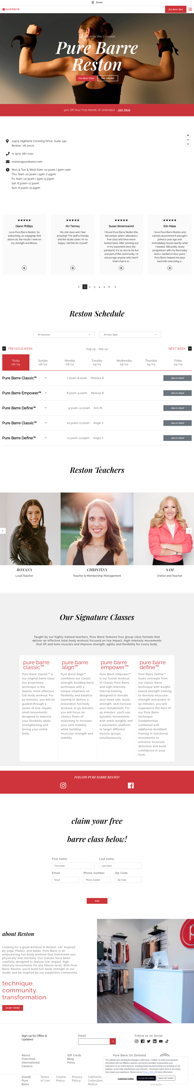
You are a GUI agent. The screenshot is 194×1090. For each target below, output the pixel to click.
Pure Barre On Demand (129, 1055)
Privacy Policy (149, 1072)
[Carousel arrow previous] (3, 531)
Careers (27, 1066)
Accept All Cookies (146, 1078)
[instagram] (63, 787)
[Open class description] (45, 378)
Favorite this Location (99, 36)
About (26, 1055)
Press (71, 1062)
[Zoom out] (188, 139)
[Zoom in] (188, 135)
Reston (99, 2)
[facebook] (131, 787)
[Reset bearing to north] (188, 144)
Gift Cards (74, 1055)
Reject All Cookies (166, 1078)
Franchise (28, 1058)
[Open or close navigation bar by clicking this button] (190, 9)
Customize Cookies (126, 1079)
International (31, 1062)
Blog (70, 1058)
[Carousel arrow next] (189, 531)
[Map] (138, 165)
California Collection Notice (95, 1080)
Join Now (124, 110)
